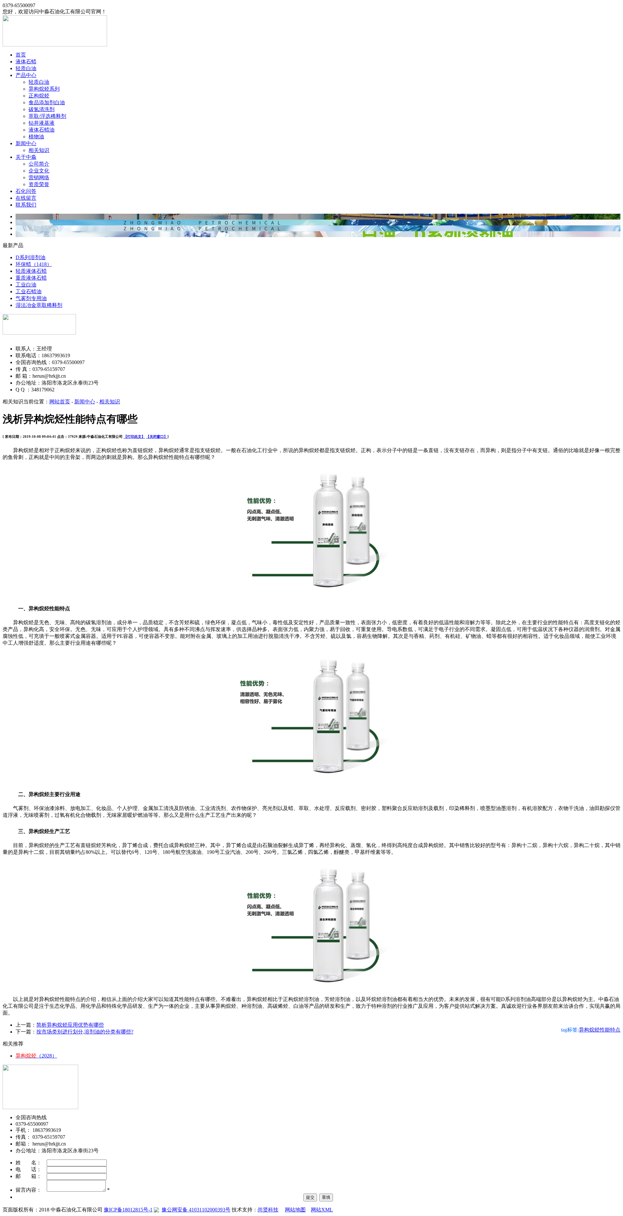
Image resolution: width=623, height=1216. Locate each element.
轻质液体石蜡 (31, 271)
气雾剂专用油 (31, 298)
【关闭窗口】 (156, 436)
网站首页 (59, 401)
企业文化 (39, 170)
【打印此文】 (134, 436)
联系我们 (26, 205)
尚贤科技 (268, 1209)
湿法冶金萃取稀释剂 (39, 305)
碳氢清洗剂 (42, 109)
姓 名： (31, 1162)
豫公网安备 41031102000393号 (196, 1209)
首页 (21, 54)
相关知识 (39, 150)
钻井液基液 (42, 123)
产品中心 (26, 75)
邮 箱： (31, 1176)
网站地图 (295, 1209)
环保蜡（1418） (34, 264)
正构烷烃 (39, 95)
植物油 (36, 136)
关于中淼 (26, 157)
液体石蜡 (26, 61)
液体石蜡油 (42, 130)
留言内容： (31, 1190)
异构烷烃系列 (44, 89)
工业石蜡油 (29, 291)
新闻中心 (26, 143)
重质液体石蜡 (31, 278)
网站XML (322, 1209)
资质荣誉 (39, 184)
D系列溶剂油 (30, 257)
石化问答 (26, 191)
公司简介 (39, 164)
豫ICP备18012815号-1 (128, 1209)
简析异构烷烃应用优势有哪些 (70, 1025)
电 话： (31, 1169)
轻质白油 (26, 68)
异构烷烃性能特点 (599, 1029)
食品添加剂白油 (47, 102)
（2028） (36, 1055)
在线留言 (26, 198)
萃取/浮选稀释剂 (47, 116)
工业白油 (26, 284)
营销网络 (39, 177)
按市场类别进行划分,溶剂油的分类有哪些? (84, 1031)
